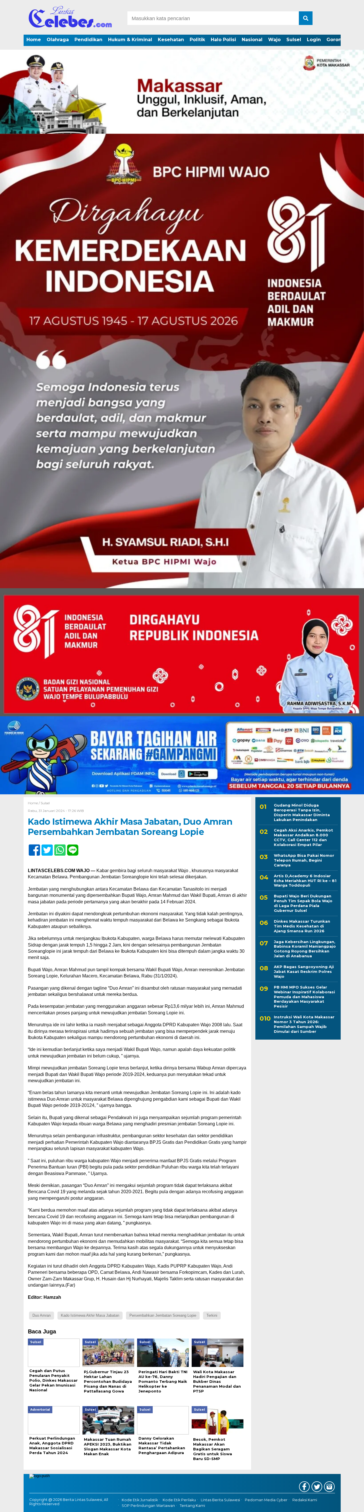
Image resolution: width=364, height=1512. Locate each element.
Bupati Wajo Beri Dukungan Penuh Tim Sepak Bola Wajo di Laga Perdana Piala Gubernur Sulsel (303, 903)
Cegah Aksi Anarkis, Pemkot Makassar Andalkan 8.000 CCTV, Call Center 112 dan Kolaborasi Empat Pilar (303, 837)
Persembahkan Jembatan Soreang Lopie (162, 1315)
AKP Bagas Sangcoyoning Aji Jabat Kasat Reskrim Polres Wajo (304, 971)
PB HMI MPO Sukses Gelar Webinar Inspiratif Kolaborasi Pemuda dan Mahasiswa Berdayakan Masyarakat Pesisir (304, 997)
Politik (197, 39)
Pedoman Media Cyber (266, 1500)
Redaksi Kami (304, 1500)
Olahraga (58, 39)
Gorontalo (338, 39)
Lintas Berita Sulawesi (220, 1500)
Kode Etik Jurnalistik (140, 1500)
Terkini (211, 1315)
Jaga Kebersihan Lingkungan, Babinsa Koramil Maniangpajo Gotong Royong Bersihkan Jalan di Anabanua (305, 948)
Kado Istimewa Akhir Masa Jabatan (90, 1315)
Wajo (274, 39)
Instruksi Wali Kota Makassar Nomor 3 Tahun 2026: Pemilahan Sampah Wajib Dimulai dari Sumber (304, 1024)
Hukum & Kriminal (130, 39)
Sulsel (293, 39)
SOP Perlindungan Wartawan (148, 1505)
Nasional (252, 39)
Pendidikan (88, 39)
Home (33, 39)
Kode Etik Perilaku (179, 1500)
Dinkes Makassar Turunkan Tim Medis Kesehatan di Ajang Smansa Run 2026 (302, 926)
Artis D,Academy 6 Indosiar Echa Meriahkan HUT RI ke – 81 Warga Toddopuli (305, 881)
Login (314, 39)
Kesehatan (171, 39)
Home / (34, 803)
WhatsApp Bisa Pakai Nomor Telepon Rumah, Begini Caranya (304, 860)
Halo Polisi (223, 39)
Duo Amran (41, 1315)
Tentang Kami (192, 1505)
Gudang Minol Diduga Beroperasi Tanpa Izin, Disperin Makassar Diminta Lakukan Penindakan (302, 812)
